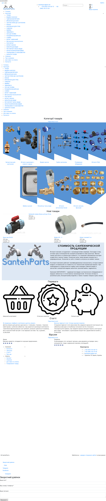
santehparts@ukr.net (44, 4)
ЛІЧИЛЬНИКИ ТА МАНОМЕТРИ (15, 52)
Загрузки (9, 350)
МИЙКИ (8, 30)
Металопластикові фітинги (14, 41)
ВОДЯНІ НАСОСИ (11, 17)
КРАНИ (8, 24)
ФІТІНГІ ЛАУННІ (11, 45)
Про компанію (9, 58)
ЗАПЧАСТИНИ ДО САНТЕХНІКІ (15, 22)
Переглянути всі (53, 121)
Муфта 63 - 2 (58, 237)
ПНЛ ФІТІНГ (10, 43)
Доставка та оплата (11, 60)
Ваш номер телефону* (7, 485)
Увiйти (102, 3)
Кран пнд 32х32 (8, 237)
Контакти (8, 62)
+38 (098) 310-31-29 (91, 351)
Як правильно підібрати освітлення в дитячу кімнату (19, 323)
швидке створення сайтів (88, 455)
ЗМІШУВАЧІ (9, 32)
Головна (7, 11)
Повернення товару (12, 363)
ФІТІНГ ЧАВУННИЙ (12, 39)
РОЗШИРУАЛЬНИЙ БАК (13, 35)
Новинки (8, 56)
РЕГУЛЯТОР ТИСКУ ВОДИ (14, 49)
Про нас (8, 354)
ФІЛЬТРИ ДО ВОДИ (12, 47)
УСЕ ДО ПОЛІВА (11, 34)
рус (3, 3)
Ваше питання (4, 491)
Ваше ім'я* (3, 480)
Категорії (8, 13)
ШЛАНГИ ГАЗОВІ (11, 54)
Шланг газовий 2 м (85, 237)
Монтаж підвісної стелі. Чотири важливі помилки (69, 323)
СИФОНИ (9, 28)
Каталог (8, 358)
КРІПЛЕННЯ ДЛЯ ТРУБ (13, 26)
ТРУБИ (8, 15)
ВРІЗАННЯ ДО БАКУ (12, 21)
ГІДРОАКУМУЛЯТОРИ (12, 19)
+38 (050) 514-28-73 (47, 6)
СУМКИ (8, 37)
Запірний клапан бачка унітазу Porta (40, 214)
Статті (8, 352)
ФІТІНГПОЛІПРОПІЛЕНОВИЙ (15, 50)
